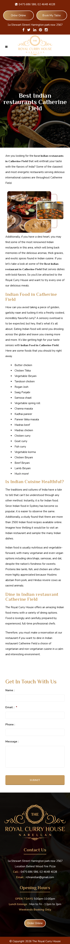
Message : (12, 741)
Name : (10, 690)
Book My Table (52, 15)
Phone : (10, 724)
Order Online (18, 15)
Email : (11, 707)
